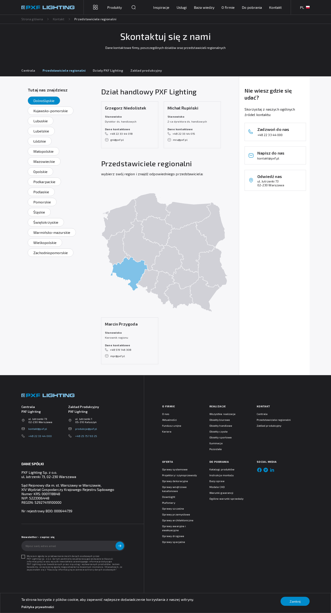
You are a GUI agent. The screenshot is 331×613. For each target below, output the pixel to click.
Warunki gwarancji (221, 492)
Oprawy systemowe (175, 469)
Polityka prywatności (37, 607)
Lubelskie (41, 131)
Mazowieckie (44, 161)
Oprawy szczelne (173, 508)
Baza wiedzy (204, 7)
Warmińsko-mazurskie (51, 232)
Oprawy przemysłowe (176, 514)
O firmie (228, 7)
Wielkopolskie (45, 242)
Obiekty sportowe (220, 437)
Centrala (28, 70)
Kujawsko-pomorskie (50, 111)
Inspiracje (161, 7)
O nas (165, 413)
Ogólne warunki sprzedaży (226, 498)
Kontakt (275, 7)
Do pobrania (252, 7)
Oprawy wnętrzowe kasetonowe (174, 488)
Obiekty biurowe (219, 419)
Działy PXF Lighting (108, 70)
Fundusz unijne (171, 425)
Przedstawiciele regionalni (274, 419)
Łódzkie (39, 141)
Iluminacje (216, 443)
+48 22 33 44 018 (121, 133)
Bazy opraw (216, 481)
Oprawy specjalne (173, 541)
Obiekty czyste (218, 431)
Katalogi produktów (221, 469)
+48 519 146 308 (120, 349)
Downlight (168, 496)
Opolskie (40, 171)
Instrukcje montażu (221, 475)
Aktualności (169, 419)
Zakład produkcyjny (146, 70)
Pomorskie (42, 202)
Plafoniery (168, 502)
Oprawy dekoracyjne (175, 481)
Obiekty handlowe (220, 425)
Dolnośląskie (43, 100)
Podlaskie (41, 192)
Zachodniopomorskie (50, 253)
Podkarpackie (44, 182)
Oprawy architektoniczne (177, 520)
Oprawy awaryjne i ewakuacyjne (174, 528)
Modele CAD (217, 486)
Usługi (182, 7)
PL (302, 7)
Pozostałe (215, 449)
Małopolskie (43, 151)
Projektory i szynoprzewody (179, 475)
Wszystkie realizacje (222, 413)
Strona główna (32, 19)
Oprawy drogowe (173, 536)
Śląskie (39, 212)
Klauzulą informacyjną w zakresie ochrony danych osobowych (82, 569)
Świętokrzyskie (45, 222)
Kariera (166, 431)
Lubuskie (40, 121)
